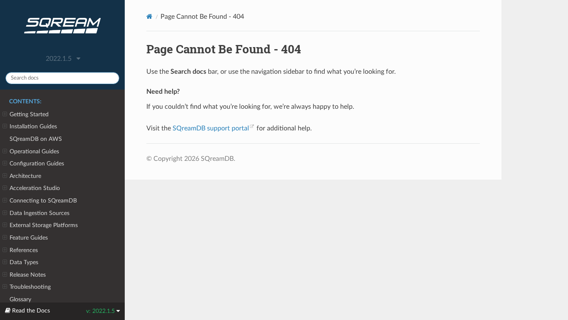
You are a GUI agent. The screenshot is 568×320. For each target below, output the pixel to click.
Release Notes (28, 275)
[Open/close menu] (4, 114)
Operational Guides (34, 151)
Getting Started (29, 114)
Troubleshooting (30, 287)
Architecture (25, 176)
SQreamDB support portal (211, 128)
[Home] (149, 16)
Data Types (24, 262)
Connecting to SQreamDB (43, 201)
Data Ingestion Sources (39, 213)
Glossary (20, 299)
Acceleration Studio (35, 188)
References (24, 250)
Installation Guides (33, 126)
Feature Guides (29, 238)
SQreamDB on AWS (36, 139)
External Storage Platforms (44, 225)
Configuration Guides (37, 163)
